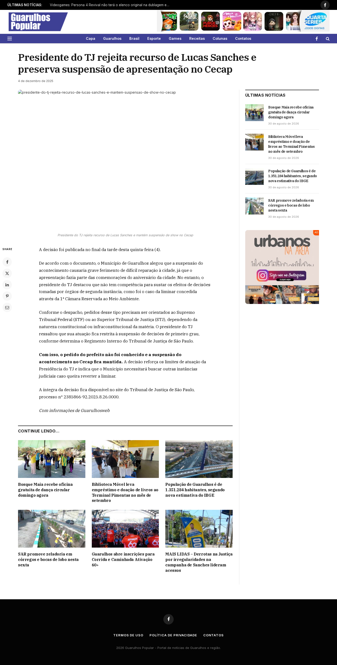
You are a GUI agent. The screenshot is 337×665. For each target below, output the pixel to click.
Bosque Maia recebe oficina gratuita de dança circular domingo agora (45, 490)
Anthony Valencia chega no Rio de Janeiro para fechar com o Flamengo (107, 5)
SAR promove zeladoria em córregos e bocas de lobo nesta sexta (48, 559)
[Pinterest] (7, 296)
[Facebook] (7, 262)
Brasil (134, 38)
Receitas (197, 38)
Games (175, 38)
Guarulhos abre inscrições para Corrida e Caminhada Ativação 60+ (123, 559)
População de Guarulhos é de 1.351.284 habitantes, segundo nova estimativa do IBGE (195, 490)
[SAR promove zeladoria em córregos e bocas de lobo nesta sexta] (51, 529)
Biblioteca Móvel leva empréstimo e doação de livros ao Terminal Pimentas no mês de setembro (125, 492)
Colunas (220, 38)
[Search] (327, 38)
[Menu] (9, 38)
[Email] (7, 307)
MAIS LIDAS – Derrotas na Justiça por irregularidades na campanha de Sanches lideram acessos (198, 562)
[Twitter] (7, 273)
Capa (90, 38)
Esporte (154, 38)
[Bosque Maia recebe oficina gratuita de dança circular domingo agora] (51, 459)
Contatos (243, 38)
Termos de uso (128, 635)
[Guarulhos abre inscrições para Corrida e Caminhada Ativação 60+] (125, 529)
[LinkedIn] (7, 284)
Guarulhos (112, 38)
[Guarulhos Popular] (38, 22)
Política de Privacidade (173, 635)
